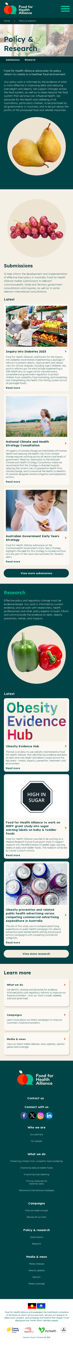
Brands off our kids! (36, 1217)
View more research (36, 953)
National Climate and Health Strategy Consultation (27, 443)
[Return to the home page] (18, 16)
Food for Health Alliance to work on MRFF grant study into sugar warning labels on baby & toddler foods (33, 828)
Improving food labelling (36, 1174)
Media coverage (36, 1283)
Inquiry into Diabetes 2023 (26, 351)
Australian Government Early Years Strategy (32, 538)
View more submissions (36, 573)
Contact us (35, 1098)
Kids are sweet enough (36, 1210)
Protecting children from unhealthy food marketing (36, 1161)
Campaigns (14, 1014)
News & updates (36, 1270)
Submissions (13, 59)
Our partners (36, 1134)
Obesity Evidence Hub (22, 746)
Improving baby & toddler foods (36, 1167)
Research (30, 59)
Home (7, 20)
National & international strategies (36, 1190)
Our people (36, 1141)
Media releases (36, 1263)
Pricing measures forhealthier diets (36, 1182)
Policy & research (27, 20)
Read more (13, 387)
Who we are (36, 1127)
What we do (15, 984)
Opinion (36, 1277)
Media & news (16, 1039)
